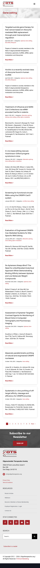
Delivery (7, 117)
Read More (9, 60)
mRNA (18, 117)
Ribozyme (13, 42)
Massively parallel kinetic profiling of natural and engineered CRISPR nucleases (19, 355)
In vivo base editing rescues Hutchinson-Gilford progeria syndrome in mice (17, 153)
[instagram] (16, 522)
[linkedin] (27, 522)
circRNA (25, 201)
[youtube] (22, 522)
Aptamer (23, 40)
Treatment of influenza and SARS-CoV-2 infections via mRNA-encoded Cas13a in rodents (19, 109)
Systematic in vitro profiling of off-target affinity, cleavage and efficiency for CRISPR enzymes (19, 393)
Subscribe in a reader (10, 546)
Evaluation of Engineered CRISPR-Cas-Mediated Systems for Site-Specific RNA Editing (19, 233)
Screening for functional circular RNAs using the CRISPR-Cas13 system (19, 195)
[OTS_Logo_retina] (8, 2)
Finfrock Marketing (22, 559)
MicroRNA (8, 42)
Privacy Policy (6, 480)
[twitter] (10, 522)
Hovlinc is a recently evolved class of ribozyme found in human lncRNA (19, 72)
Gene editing (28, 40)
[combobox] (17, 536)
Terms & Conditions (8, 482)
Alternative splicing (27, 115)
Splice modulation (25, 117)
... (30, 178)
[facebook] (5, 522)
